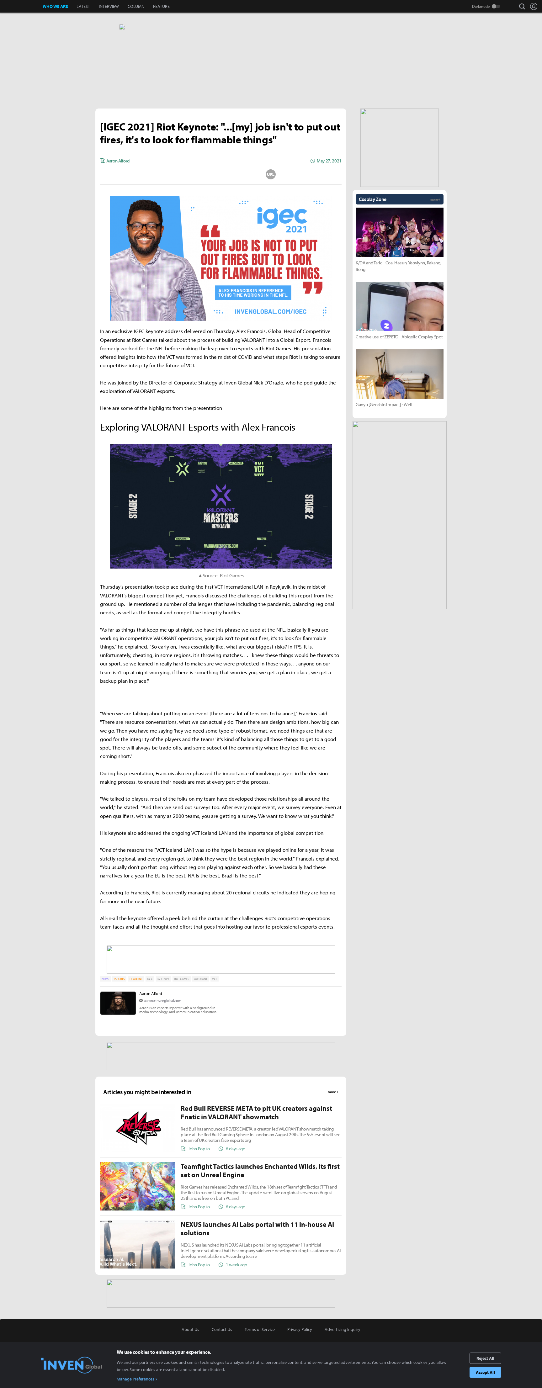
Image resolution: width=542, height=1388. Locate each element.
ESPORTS (119, 979)
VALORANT (200, 979)
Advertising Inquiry (342, 1329)
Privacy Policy (299, 1329)
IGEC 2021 (163, 979)
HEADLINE (136, 979)
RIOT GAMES (181, 979)
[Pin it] (246, 174)
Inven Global (21, 6)
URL (270, 174)
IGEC (150, 979)
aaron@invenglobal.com (162, 1000)
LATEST (83, 6)
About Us (190, 1329)
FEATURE (161, 6)
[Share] (196, 174)
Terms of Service (260, 1329)
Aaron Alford (150, 993)
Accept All (485, 1372)
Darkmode (481, 6)
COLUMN (136, 6)
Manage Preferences (135, 1379)
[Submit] (221, 174)
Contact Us (222, 1329)
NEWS (105, 979)
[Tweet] (171, 174)
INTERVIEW (109, 6)
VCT (214, 979)
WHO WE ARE (55, 6)
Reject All (485, 1358)
